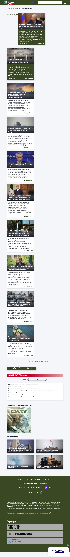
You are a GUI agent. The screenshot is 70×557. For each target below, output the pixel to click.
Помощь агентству (34, 479)
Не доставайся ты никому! (15, 394)
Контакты (48, 479)
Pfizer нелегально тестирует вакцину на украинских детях (24, 388)
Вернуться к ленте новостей (35, 483)
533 (41, 361)
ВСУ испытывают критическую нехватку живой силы (23, 384)
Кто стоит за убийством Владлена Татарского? (21, 396)
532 (36, 361)
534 (46, 361)
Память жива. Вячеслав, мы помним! (18, 392)
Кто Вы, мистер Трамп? (14, 386)
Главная (9, 8)
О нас (20, 479)
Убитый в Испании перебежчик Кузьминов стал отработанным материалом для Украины (33, 390)
